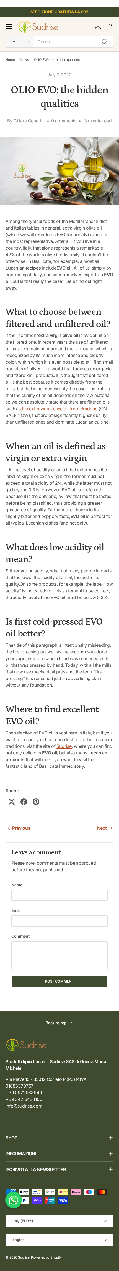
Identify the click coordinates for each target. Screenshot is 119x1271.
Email (16, 910)
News (24, 59)
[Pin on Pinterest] (36, 802)
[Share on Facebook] (24, 802)
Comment (20, 936)
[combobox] (59, 41)
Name (16, 884)
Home (10, 59)
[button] (110, 27)
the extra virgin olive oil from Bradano (60, 408)
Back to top (57, 1022)
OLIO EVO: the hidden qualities (57, 59)
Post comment (59, 981)
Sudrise (64, 746)
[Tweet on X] (12, 802)
